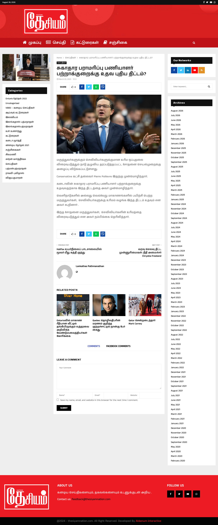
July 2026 (175, 115)
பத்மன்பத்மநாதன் (16, 168)
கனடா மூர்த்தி (13, 140)
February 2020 (178, 460)
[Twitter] (179, 494)
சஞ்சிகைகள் (13, 150)
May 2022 (175, 348)
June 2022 (176, 344)
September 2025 (179, 162)
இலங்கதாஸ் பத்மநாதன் (20, 122)
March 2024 (176, 246)
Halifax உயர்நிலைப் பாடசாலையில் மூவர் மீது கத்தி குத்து (79, 251)
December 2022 (178, 316)
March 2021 (176, 414)
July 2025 (175, 171)
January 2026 (177, 143)
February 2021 (177, 418)
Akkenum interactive (148, 521)
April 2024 (175, 241)
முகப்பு (34, 42)
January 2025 (177, 199)
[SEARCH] (209, 86)
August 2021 (177, 390)
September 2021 (179, 386)
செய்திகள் (61, 63)
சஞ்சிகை (117, 42)
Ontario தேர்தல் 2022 (16, 98)
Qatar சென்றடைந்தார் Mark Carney (142, 322)
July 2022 (175, 339)
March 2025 (176, 190)
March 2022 (176, 358)
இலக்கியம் (12, 117)
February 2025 (178, 194)
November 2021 (178, 376)
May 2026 (175, 124)
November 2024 (178, 208)
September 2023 (179, 274)
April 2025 (175, 185)
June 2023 (176, 288)
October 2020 (177, 437)
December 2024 (178, 204)
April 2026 (176, 129)
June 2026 (176, 120)
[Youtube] (187, 494)
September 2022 (179, 330)
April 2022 (175, 353)
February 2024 (178, 250)
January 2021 (177, 423)
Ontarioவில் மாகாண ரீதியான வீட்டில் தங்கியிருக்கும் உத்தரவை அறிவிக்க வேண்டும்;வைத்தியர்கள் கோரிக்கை (73, 328)
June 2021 (175, 400)
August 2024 (177, 222)
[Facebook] (170, 494)
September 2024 (179, 218)
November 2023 (178, 264)
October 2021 (177, 381)
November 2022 (178, 320)
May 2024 (175, 236)
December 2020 (178, 428)
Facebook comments (118, 346)
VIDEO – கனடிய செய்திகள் (20, 108)
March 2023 (176, 302)
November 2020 (178, 432)
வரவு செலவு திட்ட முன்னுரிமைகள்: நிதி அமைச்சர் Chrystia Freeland (140, 252)
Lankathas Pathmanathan (90, 266)
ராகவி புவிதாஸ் (15, 173)
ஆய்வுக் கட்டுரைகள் (17, 112)
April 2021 (175, 409)
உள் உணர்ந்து (14, 131)
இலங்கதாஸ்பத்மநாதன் (19, 126)
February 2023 (178, 306)
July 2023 (175, 283)
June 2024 (176, 232)
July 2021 (175, 395)
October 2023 (177, 269)
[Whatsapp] (196, 494)
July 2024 (175, 227)
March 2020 (176, 456)
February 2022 (178, 362)
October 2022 (177, 325)
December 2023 (178, 260)
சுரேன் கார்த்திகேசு (16, 159)
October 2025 (177, 157)
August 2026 (177, 110)
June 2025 (176, 176)
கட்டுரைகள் (87, 42)
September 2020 (179, 442)
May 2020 (175, 446)
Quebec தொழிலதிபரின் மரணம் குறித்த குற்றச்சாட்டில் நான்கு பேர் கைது (109, 325)
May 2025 (175, 180)
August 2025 (177, 166)
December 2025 (178, 148)
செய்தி (59, 42)
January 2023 (177, 311)
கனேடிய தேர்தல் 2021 (17, 145)
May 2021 (175, 404)
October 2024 (177, 213)
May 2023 (175, 292)
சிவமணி (11, 154)
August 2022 (177, 334)
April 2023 (175, 297)
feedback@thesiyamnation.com (91, 499)
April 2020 (176, 451)
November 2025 (178, 152)
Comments (94, 346)
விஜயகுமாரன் (14, 178)
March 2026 (176, 134)
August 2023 (177, 278)
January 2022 (177, 367)
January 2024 (177, 255)
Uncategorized (12, 103)
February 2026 (178, 138)
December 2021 (178, 372)
